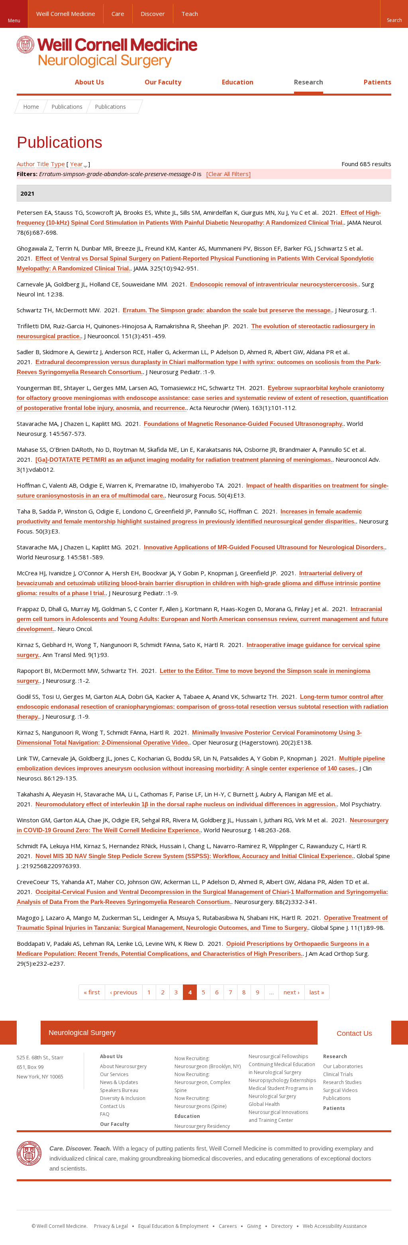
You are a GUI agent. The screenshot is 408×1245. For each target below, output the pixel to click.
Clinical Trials (338, 1074)
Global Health (264, 1104)
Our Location (29, 1033)
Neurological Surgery (82, 1033)
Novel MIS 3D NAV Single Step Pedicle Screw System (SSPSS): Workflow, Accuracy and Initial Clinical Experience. (194, 856)
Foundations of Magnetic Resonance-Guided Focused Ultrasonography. (243, 423)
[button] (394, 14)
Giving (254, 1226)
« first (92, 992)
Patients (377, 82)
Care (118, 14)
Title (43, 164)
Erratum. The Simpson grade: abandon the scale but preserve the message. (227, 310)
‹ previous (123, 992)
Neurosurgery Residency (202, 1126)
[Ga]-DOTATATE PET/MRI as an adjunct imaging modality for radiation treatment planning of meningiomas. (183, 459)
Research (308, 82)
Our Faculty (163, 82)
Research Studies (342, 1082)
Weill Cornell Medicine (65, 14)
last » (317, 992)
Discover (153, 14)
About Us (89, 82)
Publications (337, 1098)
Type (58, 164)
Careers (228, 1226)
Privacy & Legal (111, 1226)
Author (26, 164)
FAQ (105, 1114)
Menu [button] (14, 20)
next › (292, 992)
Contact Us (354, 1033)
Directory (281, 1226)
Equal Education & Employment (173, 1226)
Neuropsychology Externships (282, 1080)
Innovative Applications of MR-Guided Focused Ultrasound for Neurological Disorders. (264, 547)
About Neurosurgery (123, 1066)
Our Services (114, 1074)
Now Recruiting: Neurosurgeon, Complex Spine (202, 1082)
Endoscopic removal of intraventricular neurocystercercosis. (274, 284)
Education (237, 82)
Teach (189, 14)
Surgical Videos (340, 1090)
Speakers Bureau (119, 1090)
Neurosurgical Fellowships (278, 1056)
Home (25, 82)
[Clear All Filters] (228, 174)
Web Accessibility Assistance (335, 1226)
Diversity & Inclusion (122, 1098)
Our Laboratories (343, 1066)
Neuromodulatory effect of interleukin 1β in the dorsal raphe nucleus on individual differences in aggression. (186, 804)
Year (76, 164)
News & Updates (119, 1082)
